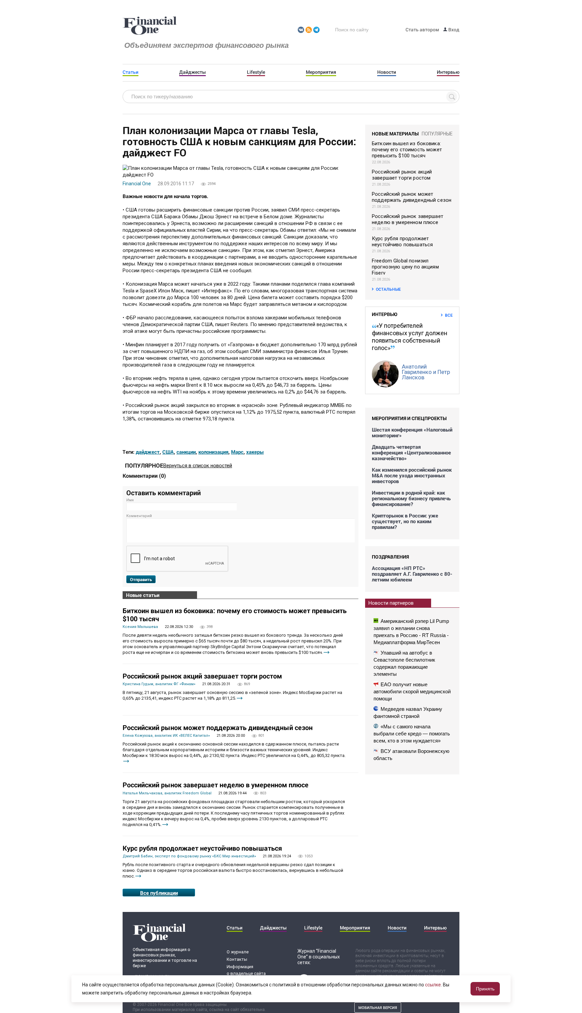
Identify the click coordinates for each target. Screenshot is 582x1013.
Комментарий (139, 516)
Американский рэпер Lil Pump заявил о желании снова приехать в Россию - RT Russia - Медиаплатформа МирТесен (411, 631)
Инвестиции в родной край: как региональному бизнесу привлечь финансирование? (411, 498)
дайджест (148, 451)
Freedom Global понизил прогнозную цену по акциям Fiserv (405, 267)
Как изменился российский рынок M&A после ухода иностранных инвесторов (412, 475)
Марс (237, 451)
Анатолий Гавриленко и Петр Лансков (426, 372)
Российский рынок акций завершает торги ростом (202, 675)
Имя (130, 500)
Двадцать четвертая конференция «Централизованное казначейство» (411, 452)
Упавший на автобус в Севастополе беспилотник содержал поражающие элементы (404, 663)
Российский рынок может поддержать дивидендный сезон (218, 727)
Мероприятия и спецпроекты (409, 418)
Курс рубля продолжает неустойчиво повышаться (202, 848)
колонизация (213, 451)
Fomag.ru (149, 26)
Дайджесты (192, 72)
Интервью (448, 72)
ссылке (433, 984)
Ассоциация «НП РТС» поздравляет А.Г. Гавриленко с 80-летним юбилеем (412, 573)
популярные (437, 133)
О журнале (238, 951)
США (168, 451)
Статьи (130, 72)
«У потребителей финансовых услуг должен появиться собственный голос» (409, 336)
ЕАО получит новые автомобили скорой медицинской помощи (412, 691)
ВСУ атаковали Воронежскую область (411, 754)
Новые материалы (395, 133)
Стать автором (422, 29)
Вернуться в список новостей (197, 466)
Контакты (237, 959)
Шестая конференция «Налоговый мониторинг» (412, 432)
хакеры (255, 451)
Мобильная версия (377, 1007)
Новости (386, 72)
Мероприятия (321, 72)
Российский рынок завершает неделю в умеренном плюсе (216, 784)
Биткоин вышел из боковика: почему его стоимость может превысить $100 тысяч (235, 614)
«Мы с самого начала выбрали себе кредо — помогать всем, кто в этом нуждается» (412, 733)
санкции (186, 451)
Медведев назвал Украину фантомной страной (408, 712)
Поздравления (390, 557)
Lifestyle (256, 72)
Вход (453, 29)
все (449, 315)
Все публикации (159, 892)
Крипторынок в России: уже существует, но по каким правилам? (405, 521)
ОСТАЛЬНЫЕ (388, 289)
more (326, 652)
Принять (485, 988)
